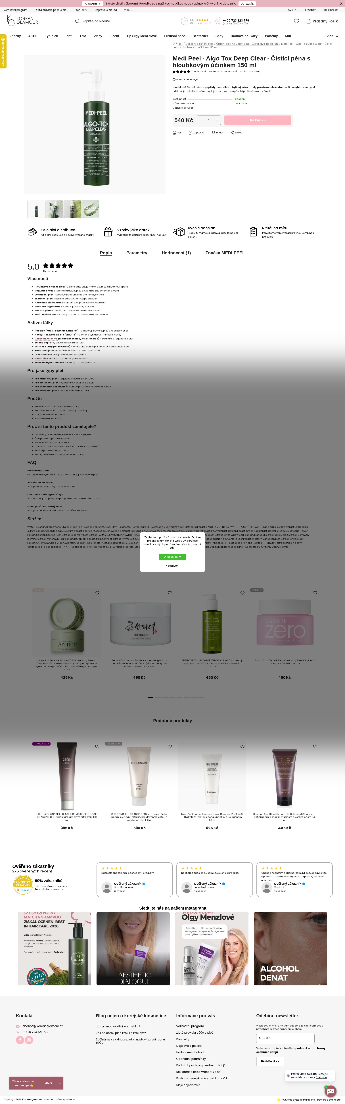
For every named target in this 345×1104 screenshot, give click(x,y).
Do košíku (257, 120)
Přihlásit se (270, 1061)
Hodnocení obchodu (190, 1052)
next (303, 616)
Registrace (331, 10)
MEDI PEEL (255, 71)
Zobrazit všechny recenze (49, 889)
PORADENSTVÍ (93, 3)
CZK (291, 10)
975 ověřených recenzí (33, 871)
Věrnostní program (16, 10)
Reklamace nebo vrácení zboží (198, 1072)
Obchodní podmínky (191, 1059)
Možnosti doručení (183, 108)
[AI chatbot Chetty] (330, 1091)
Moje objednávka (188, 1085)
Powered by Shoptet (329, 1099)
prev (30, 616)
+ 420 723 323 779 (35, 1032)
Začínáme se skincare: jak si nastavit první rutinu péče (130, 1041)
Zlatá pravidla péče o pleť (51, 10)
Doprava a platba (106, 10)
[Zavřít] (331, 1074)
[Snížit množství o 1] (199, 120)
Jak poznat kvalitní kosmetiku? (118, 1026)
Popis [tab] (106, 252)
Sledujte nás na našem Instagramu (173, 908)
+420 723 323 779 (236, 20)
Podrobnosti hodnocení (223, 71)
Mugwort (169, 527)
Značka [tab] (225, 252)
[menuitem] (15, 36)
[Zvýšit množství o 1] (218, 120)
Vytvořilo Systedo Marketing (298, 1099)
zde (172, 547)
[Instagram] (29, 1040)
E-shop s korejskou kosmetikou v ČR (201, 1078)
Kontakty (81, 10)
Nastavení (172, 565)
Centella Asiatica (46, 338)
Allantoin (41, 358)
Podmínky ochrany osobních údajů (200, 1065)
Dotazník (247, 4)
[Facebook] (20, 1040)
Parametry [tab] (136, 252)
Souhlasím (174, 557)
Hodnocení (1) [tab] (176, 252)
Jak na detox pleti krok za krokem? (121, 1033)
